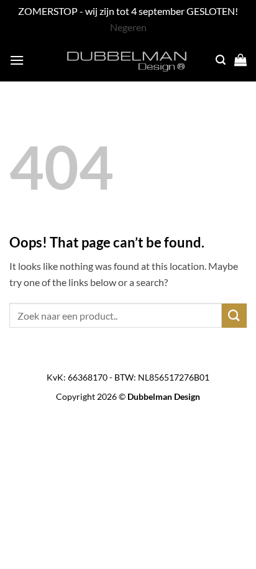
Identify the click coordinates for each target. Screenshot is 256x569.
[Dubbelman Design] (128, 60)
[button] (16, 60)
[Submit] (234, 315)
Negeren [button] (128, 27)
